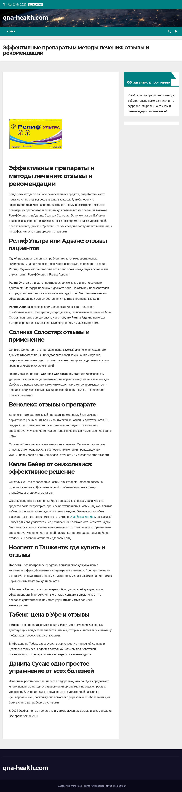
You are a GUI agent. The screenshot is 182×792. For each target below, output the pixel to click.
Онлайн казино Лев (82, 516)
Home (11, 31)
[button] (169, 31)
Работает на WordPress (70, 786)
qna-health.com (25, 17)
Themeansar (119, 786)
